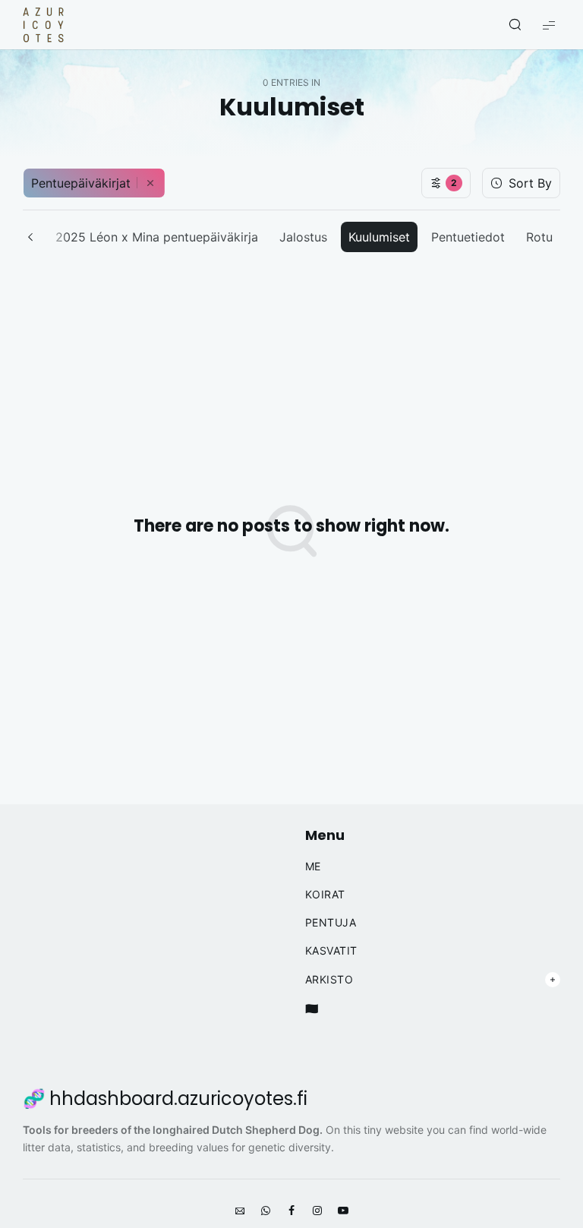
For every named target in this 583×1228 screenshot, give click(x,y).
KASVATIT (331, 951)
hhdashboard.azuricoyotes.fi (178, 1099)
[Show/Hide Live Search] (514, 25)
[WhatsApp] (265, 1211)
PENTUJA (331, 923)
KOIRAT (325, 895)
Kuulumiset (379, 237)
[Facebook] (291, 1211)
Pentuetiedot (468, 237)
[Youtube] (343, 1211)
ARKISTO (329, 980)
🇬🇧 (312, 1008)
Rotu (539, 237)
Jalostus (303, 237)
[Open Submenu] (552, 979)
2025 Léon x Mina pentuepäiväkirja (156, 237)
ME (313, 866)
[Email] (240, 1211)
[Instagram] (317, 1211)
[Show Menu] (549, 24)
